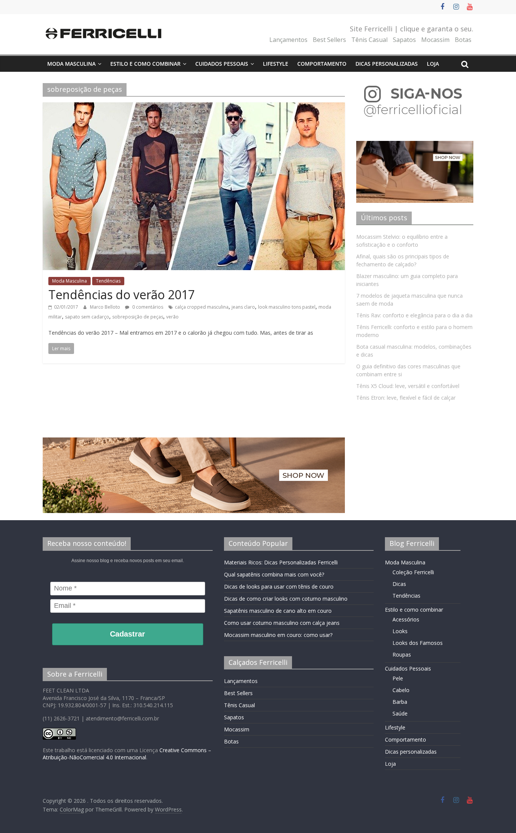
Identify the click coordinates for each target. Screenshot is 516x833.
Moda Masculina (71, 63)
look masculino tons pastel (286, 307)
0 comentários (147, 307)
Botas (463, 40)
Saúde (400, 713)
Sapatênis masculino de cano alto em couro (278, 610)
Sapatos (404, 40)
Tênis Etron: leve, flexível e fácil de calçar (406, 397)
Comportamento (321, 63)
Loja (433, 63)
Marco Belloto (105, 307)
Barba (399, 701)
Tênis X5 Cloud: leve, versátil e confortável (407, 385)
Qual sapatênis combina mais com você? (274, 574)
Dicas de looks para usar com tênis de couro (279, 586)
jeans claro (243, 307)
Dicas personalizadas (386, 63)
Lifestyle (275, 63)
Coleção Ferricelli (413, 572)
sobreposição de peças (137, 317)
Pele (397, 678)
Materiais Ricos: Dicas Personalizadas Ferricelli (281, 562)
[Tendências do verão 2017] (194, 107)
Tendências (108, 281)
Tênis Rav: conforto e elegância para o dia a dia (414, 315)
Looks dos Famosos (417, 642)
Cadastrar (127, 634)
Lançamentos (288, 40)
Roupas (401, 654)
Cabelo (400, 690)
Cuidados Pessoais (221, 63)
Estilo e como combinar (145, 63)
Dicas (399, 583)
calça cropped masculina (202, 307)
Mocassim (435, 40)
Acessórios (405, 619)
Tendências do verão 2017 (121, 294)
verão (172, 317)
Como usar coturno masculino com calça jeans (282, 622)
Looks (400, 631)
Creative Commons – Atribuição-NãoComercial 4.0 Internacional (127, 753)
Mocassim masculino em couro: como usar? (278, 634)
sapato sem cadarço (87, 317)
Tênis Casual (369, 40)
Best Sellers (329, 40)
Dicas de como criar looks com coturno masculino (286, 598)
